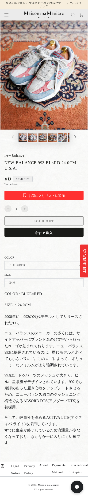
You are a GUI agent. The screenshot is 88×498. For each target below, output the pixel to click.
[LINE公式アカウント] (77, 487)
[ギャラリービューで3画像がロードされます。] (42, 137)
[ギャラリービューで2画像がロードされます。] (32, 137)
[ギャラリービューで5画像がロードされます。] (62, 137)
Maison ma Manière (48, 485)
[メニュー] (6, 15)
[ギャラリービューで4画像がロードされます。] (52, 137)
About (43, 465)
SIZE (7, 275)
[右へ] (75, 137)
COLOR (9, 257)
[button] (73, 15)
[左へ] (12, 137)
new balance (14, 155)
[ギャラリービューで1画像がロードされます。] (23, 137)
